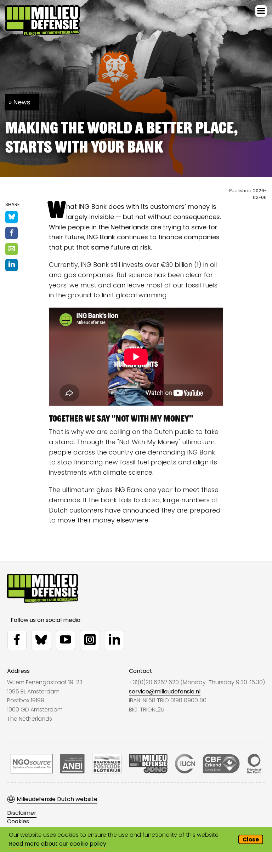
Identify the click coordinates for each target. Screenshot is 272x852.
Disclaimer (21, 813)
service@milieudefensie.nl (164, 691)
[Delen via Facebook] (11, 233)
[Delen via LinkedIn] (11, 265)
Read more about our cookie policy (57, 844)
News (21, 102)
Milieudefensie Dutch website (57, 799)
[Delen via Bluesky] (11, 217)
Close (251, 839)
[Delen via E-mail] (11, 249)
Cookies (18, 821)
